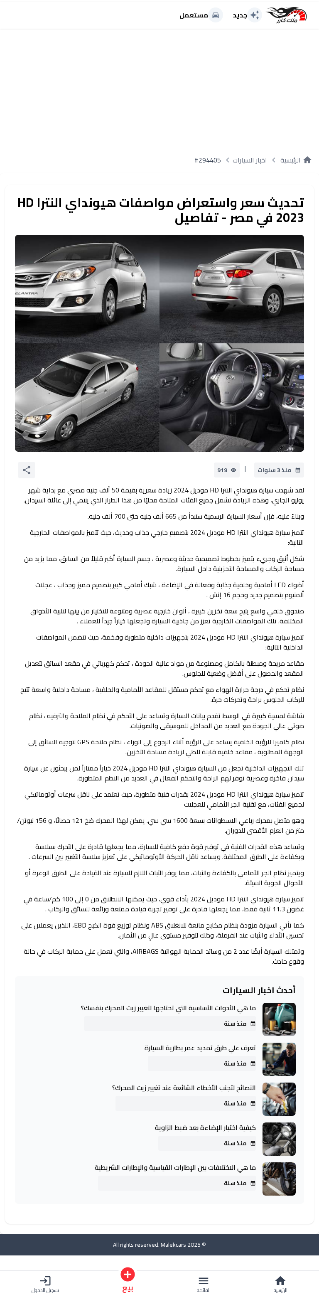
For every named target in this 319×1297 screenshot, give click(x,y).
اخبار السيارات (250, 160)
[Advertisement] (159, 88)
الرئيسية (296, 160)
